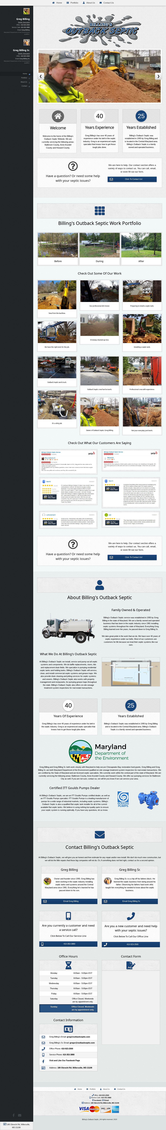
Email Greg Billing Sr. (131, 901)
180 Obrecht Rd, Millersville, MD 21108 (105, 1103)
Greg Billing (26, 30)
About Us (90, 3)
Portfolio (74, 3)
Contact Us (108, 3)
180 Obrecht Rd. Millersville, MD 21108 (74, 1068)
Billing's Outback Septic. (90, 1119)
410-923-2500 (25, 25)
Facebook (97, 1100)
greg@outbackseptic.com (78, 1037)
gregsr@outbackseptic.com (82, 1043)
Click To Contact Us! (133, 179)
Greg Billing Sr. (24, 58)
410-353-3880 (25, 27)
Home (59, 3)
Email (107, 1100)
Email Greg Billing (70, 901)
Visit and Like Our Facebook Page (64, 1060)
